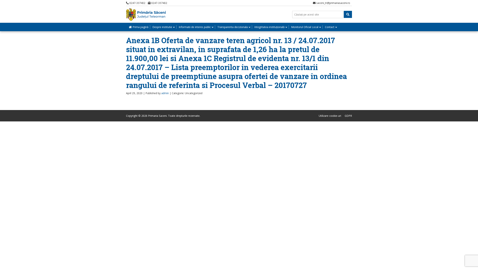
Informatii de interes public (195, 27)
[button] (348, 14)
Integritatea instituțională (269, 27)
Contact (329, 27)
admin (165, 93)
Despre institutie (162, 27)
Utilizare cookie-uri (330, 116)
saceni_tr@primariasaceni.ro (333, 3)
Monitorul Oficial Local (304, 27)
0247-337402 (137, 3)
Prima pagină (140, 27)
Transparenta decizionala (232, 27)
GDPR (348, 116)
